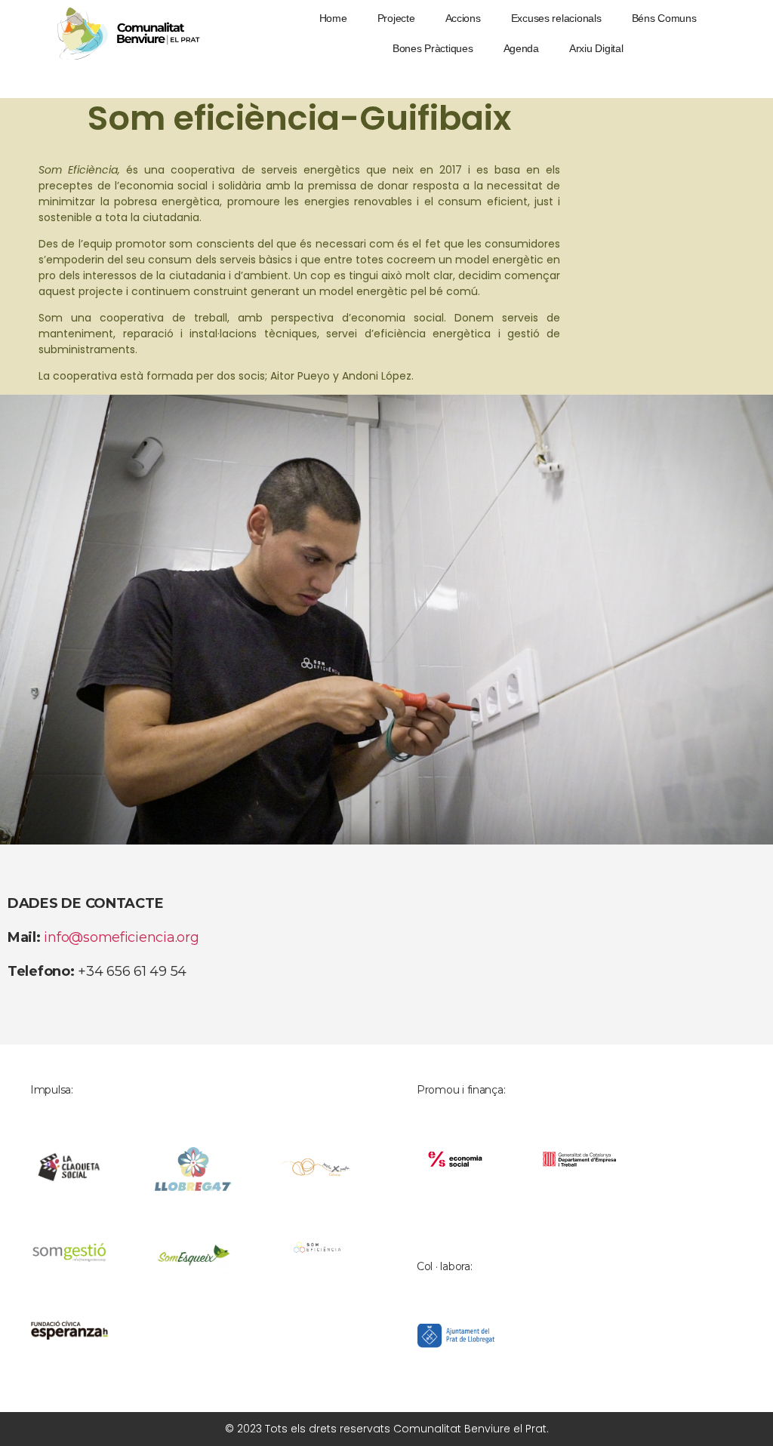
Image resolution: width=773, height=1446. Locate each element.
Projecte (396, 18)
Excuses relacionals (556, 18)
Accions (463, 18)
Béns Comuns (664, 18)
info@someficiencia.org (121, 937)
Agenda (521, 48)
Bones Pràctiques (433, 48)
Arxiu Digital (596, 48)
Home (333, 18)
